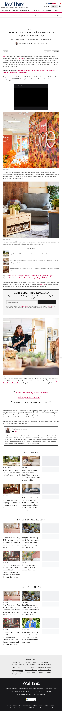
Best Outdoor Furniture (31, 670)
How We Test (52, 688)
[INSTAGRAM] (16, 431)
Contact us (32, 688)
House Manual (47, 10)
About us (8, 688)
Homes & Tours (25, 10)
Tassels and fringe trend (16, 15)
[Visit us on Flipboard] (57, 3)
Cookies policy (40, 691)
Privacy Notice (50, 306)
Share (6, 51)
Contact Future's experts (20, 688)
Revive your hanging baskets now (35, 15)
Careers (48, 691)
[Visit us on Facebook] (49, 3)
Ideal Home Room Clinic (44, 670)
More (56, 10)
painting (42, 284)
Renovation (36, 10)
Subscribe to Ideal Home (44, 664)
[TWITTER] (13, 431)
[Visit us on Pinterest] (55, 3)
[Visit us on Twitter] (51, 3)
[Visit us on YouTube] (60, 3)
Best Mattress (31, 664)
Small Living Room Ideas (17, 664)
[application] (31, 97)
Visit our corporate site (50, 705)
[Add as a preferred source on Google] (31, 699)
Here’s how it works (48, 47)
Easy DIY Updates (17, 667)
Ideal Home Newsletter (44, 667)
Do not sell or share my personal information (31, 694)
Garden (15, 10)
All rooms (30, 29)
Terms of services (24, 306)
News (45, 43)
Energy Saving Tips (17, 674)
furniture (21, 58)
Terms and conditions (17, 691)
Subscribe (54, 6)
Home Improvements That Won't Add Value (17, 670)
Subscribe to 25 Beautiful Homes (44, 673)
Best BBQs (31, 667)
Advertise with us (42, 688)
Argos (4, 56)
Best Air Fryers (31, 672)
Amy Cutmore (23, 43)
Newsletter (56, 51)
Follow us (49, 51)
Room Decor (6, 10)
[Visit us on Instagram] (53, 3)
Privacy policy (30, 691)
